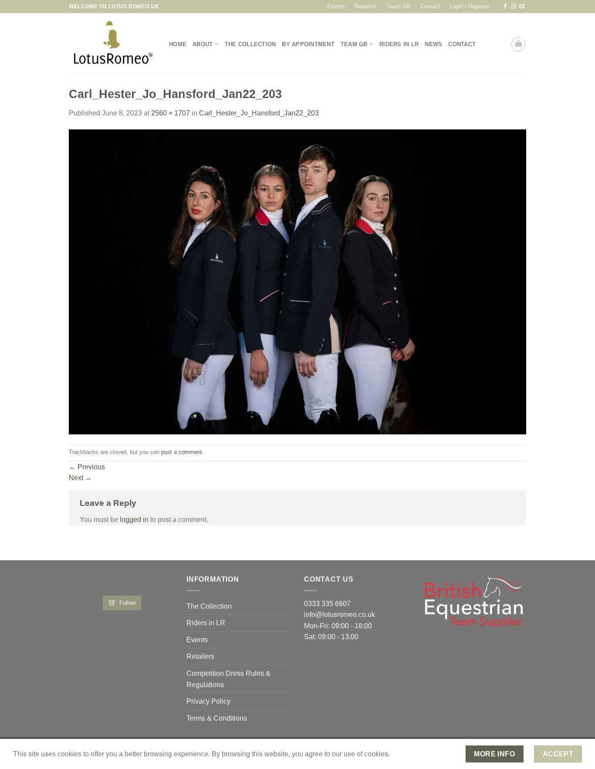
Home (177, 44)
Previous (87, 467)
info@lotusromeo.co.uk (339, 614)
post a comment (181, 452)
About (203, 44)
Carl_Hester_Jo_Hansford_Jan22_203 (259, 113)
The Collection (250, 44)
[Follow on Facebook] (505, 6)
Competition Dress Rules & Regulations (228, 679)
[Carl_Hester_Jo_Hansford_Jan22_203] (297, 281)
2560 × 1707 (170, 113)
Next (80, 477)
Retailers (366, 6)
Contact (430, 6)
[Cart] (518, 44)
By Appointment (308, 44)
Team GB (399, 6)
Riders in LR (399, 44)
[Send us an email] (521, 6)
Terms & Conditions (216, 718)
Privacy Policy (208, 701)
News (433, 44)
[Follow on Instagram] (513, 6)
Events (336, 6)
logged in (134, 519)
